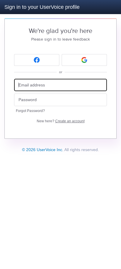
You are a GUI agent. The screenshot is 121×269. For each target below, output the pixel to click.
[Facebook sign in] (36, 60)
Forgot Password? (30, 111)
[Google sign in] (84, 60)
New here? (61, 121)
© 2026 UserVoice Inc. (42, 149)
